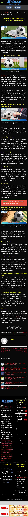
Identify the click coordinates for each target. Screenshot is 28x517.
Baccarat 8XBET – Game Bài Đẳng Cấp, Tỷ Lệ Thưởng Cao (7, 350)
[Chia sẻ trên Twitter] (12, 327)
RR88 (2, 458)
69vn (10, 443)
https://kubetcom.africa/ (8, 442)
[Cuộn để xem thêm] (14, 494)
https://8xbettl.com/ (6, 407)
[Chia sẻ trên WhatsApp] (7, 327)
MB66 (6, 456)
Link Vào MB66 (8, 449)
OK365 (3, 445)
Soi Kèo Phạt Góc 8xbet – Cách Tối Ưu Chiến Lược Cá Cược (15, 364)
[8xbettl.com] (14, 2)
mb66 (6, 445)
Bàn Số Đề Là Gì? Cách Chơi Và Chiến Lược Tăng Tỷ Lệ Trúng (14, 378)
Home (2, 12)
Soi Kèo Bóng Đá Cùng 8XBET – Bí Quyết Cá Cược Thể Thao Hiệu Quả (15, 368)
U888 (8, 453)
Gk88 (3, 443)
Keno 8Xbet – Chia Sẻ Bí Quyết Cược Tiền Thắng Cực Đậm (15, 373)
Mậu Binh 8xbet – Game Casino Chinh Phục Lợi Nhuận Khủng (21, 350)
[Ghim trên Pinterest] (18, 327)
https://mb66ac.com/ (6, 454)
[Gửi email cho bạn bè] (15, 327)
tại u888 (7, 443)
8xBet (20, 473)
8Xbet (17, 317)
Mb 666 (3, 456)
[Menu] (2, 2)
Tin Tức (7, 12)
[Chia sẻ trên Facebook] (10, 327)
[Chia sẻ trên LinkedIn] (20, 327)
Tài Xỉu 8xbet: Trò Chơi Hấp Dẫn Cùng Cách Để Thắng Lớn (14, 383)
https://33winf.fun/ (6, 440)
